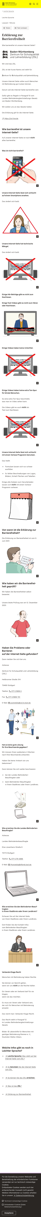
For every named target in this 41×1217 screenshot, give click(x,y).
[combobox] (30, 4)
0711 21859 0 (16, 691)
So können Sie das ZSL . (21, 1078)
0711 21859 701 (14, 697)
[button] (7, 28)
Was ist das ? (15, 1086)
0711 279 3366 (17, 859)
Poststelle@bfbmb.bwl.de (21, 865)
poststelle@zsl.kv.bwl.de (21, 703)
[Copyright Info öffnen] (37, 185)
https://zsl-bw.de (11, 118)
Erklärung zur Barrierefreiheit (19, 1094)
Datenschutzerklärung (25, 1195)
